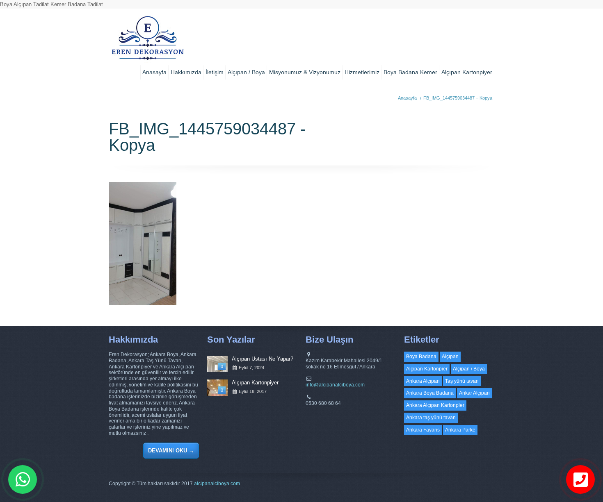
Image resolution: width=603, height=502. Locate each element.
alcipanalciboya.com (217, 483)
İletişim (215, 72)
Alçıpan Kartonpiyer (466, 72)
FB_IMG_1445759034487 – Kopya (457, 97)
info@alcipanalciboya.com (335, 385)
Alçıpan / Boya (246, 72)
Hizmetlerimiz (362, 72)
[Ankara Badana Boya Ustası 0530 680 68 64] (147, 41)
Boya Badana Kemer (410, 72)
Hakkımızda (186, 72)
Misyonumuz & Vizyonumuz (304, 72)
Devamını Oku (171, 450)
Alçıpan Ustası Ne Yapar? (262, 359)
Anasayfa (154, 72)
